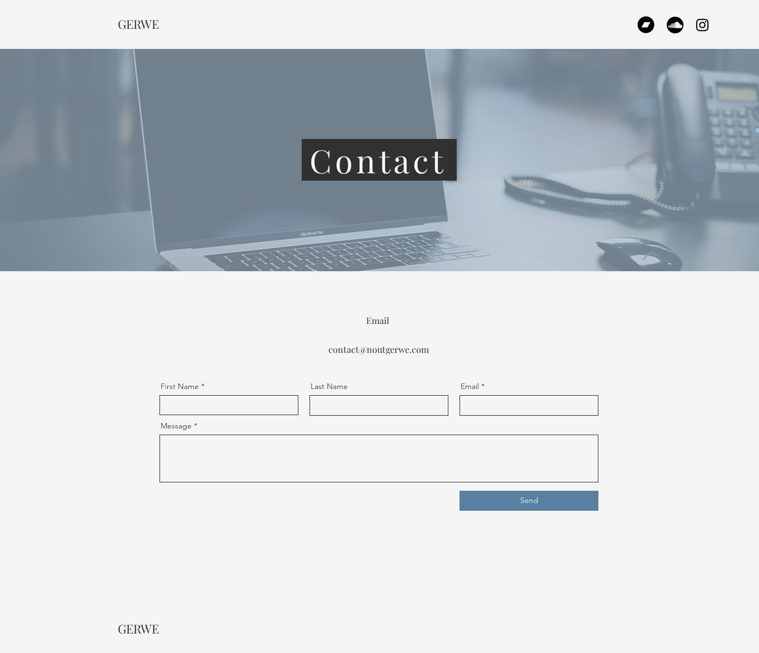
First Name (180, 386)
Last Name (329, 386)
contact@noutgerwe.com (378, 349)
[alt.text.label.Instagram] (702, 25)
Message (176, 426)
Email (470, 386)
